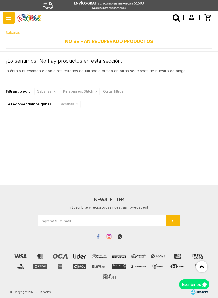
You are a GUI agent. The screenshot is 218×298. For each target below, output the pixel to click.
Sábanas (44, 91)
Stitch (78, 91)
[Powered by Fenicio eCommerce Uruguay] (199, 292)
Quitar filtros (113, 91)
